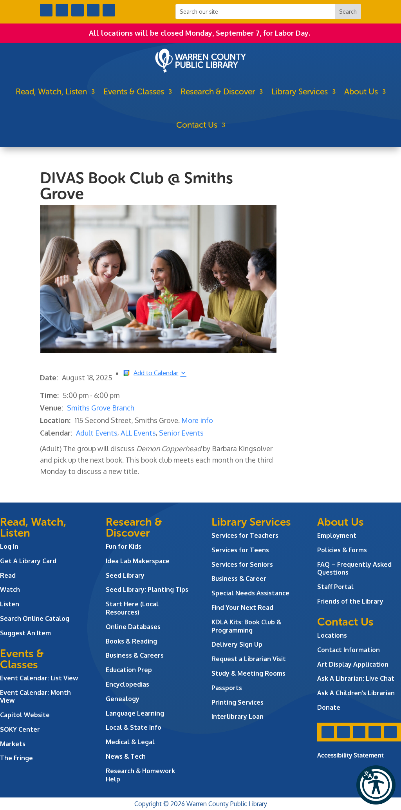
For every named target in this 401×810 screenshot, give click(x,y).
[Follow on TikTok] (109, 10)
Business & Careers (135, 655)
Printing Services (237, 702)
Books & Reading (131, 641)
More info (197, 420)
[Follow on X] (62, 10)
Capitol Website (25, 715)
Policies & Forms (342, 550)
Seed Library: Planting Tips (147, 589)
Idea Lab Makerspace (138, 561)
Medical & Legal (130, 742)
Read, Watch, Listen (51, 91)
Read (8, 575)
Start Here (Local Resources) (132, 608)
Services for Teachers (244, 535)
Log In (9, 546)
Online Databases (133, 627)
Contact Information (348, 650)
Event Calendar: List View (39, 678)
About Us (361, 91)
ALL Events (138, 433)
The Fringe (16, 758)
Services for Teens (240, 550)
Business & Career (238, 578)
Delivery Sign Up (236, 644)
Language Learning (135, 713)
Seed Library (125, 575)
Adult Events (96, 433)
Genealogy (122, 699)
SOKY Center (20, 729)
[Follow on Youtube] (93, 10)
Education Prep (129, 670)
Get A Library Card (28, 561)
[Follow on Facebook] (46, 10)
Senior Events (181, 433)
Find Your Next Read (242, 607)
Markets (12, 744)
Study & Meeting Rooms (248, 673)
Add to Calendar (156, 373)
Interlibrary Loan (237, 716)
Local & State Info (133, 727)
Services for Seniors (242, 564)
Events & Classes (133, 91)
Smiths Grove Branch (100, 407)
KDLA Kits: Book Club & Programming (246, 626)
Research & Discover (218, 91)
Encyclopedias (127, 684)
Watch (10, 589)
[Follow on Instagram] (77, 10)
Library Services (299, 91)
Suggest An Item (25, 633)
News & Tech (126, 756)
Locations (332, 635)
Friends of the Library (350, 601)
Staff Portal (335, 587)
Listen (9, 604)
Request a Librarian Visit (248, 659)
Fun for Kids (123, 546)
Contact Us (196, 125)
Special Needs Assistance (250, 593)
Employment (336, 535)
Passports (226, 688)
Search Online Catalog (34, 618)
